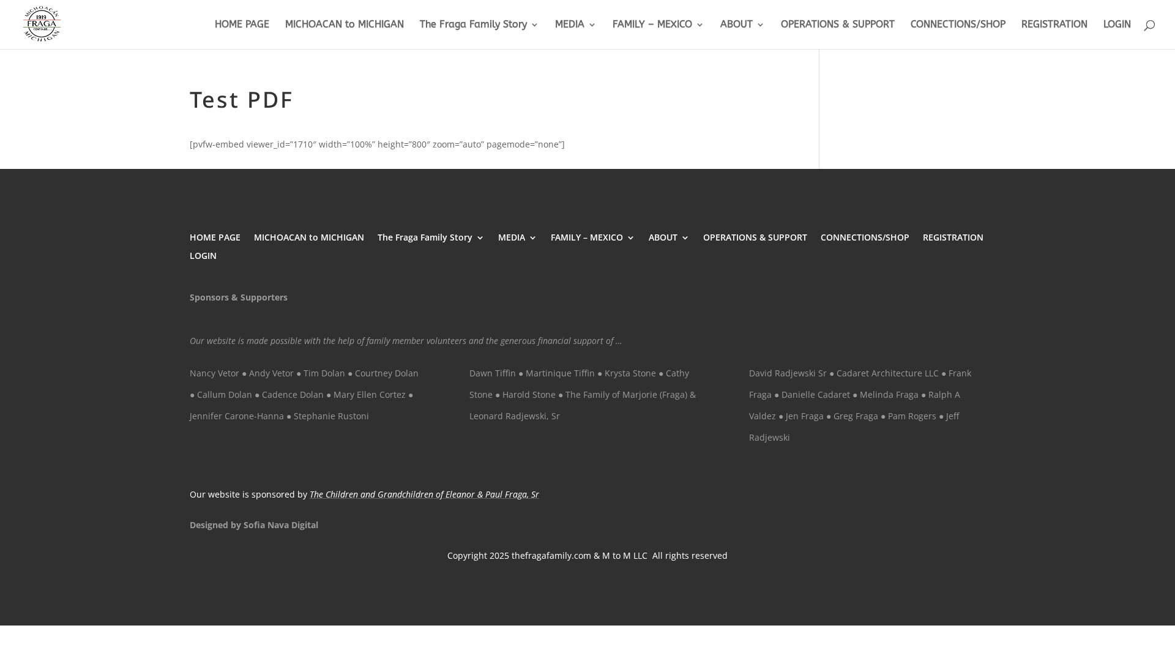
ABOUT (736, 25)
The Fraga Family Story (473, 25)
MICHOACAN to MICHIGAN (344, 25)
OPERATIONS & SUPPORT (838, 25)
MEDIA (569, 25)
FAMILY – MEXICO (652, 25)
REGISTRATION (1054, 25)
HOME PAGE (242, 25)
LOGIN (1117, 25)
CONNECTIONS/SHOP (958, 25)
